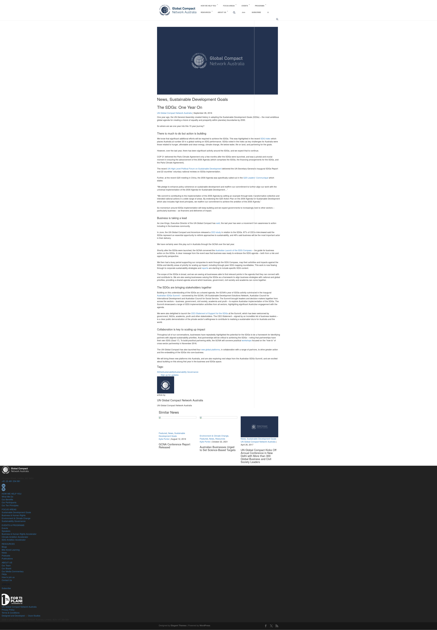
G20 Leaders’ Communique (255, 177)
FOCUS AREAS (229, 6)
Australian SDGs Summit (168, 295)
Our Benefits (7, 499)
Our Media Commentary (13, 571)
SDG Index (265, 138)
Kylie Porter (164, 438)
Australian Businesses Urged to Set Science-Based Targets (218, 448)
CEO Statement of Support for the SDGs (209, 313)
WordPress (204, 625)
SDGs (160, 371)
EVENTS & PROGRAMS (13, 525)
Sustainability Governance (186, 371)
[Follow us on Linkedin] (3, 485)
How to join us (8, 577)
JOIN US (6, 584)
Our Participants (9, 502)
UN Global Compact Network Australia (174, 112)
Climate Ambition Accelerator (15, 536)
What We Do (7, 496)
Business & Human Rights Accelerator (19, 533)
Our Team (6, 565)
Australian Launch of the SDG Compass (233, 250)
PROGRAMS (259, 6)
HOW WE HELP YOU (208, 6)
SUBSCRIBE (256, 12)
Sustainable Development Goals (199, 99)
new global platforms (210, 349)
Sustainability (169, 371)
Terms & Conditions (10, 612)
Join (243, 12)
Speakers (6, 530)
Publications (7, 558)
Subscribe (6, 588)
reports (205, 267)
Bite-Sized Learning (11, 549)
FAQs (4, 574)
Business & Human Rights (13, 515)
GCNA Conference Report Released (174, 445)
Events (5, 528)
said (218, 223)
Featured (163, 433)
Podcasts (6, 555)
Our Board (6, 568)
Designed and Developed (13, 615)
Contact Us (7, 580)
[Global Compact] (15, 469)
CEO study (216, 232)
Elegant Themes (178, 625)
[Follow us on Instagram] (3, 488)
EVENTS (245, 6)
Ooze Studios (34, 615)
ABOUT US (222, 12)
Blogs (4, 546)
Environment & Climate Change (214, 435)
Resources (220, 438)
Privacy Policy (8, 609)
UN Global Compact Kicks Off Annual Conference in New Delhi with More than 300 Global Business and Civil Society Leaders (258, 456)
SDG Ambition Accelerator (14, 539)
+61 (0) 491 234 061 (11, 481)
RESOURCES (206, 12)
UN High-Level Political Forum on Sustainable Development (194, 168)
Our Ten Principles (10, 505)
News (162, 99)
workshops (247, 340)
